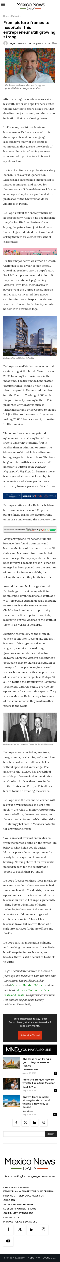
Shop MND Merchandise (18, 1204)
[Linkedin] (34, 1122)
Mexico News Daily (14, 1257)
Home (6, 16)
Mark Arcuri (28, 1111)
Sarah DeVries (29, 1087)
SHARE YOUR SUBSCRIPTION (37, 1191)
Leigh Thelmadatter (20, 43)
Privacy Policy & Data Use (20, 1221)
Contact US (11, 1217)
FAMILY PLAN (11, 1191)
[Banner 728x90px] (30, 251)
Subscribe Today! (30, 1035)
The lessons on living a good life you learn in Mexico (36, 1062)
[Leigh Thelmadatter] (6, 43)
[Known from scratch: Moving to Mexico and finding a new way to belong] (11, 1101)
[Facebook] (16, 1122)
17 (55, 1114)
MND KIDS (9, 1195)
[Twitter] (25, 1122)
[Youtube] (8, 1241)
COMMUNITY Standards (18, 1213)
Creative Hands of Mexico (27, 985)
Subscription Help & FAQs (19, 1208)
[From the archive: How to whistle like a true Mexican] (11, 1084)
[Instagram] (44, 1122)
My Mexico (16, 16)
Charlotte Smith (30, 1069)
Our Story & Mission (16, 1187)
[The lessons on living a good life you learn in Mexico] (11, 1063)
